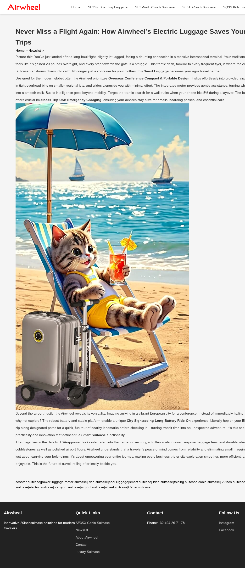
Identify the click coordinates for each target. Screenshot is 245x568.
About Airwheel (87, 537)
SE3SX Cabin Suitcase (93, 523)
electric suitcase (41, 487)
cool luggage (118, 482)
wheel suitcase (116, 487)
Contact (81, 544)
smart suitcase (140, 482)
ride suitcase (98, 482)
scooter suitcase (28, 482)
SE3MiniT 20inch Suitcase (155, 7)
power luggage (52, 482)
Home (75, 7)
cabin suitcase (209, 482)
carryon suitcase (67, 487)
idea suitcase (163, 482)
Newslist (34, 50)
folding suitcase (185, 482)
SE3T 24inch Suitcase (199, 7)
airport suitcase (92, 487)
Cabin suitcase (139, 487)
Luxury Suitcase (88, 552)
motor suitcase (76, 482)
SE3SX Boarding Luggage (108, 7)
